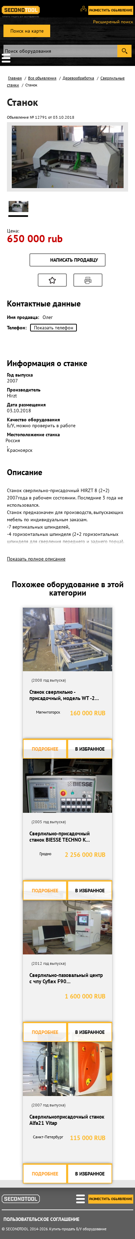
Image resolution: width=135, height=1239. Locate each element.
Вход (86, 12)
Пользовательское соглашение (41, 1219)
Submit (124, 51)
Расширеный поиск (113, 22)
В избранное (90, 749)
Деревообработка (78, 78)
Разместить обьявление (110, 10)
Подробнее (45, 749)
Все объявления (42, 78)
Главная (15, 78)
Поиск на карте (27, 31)
